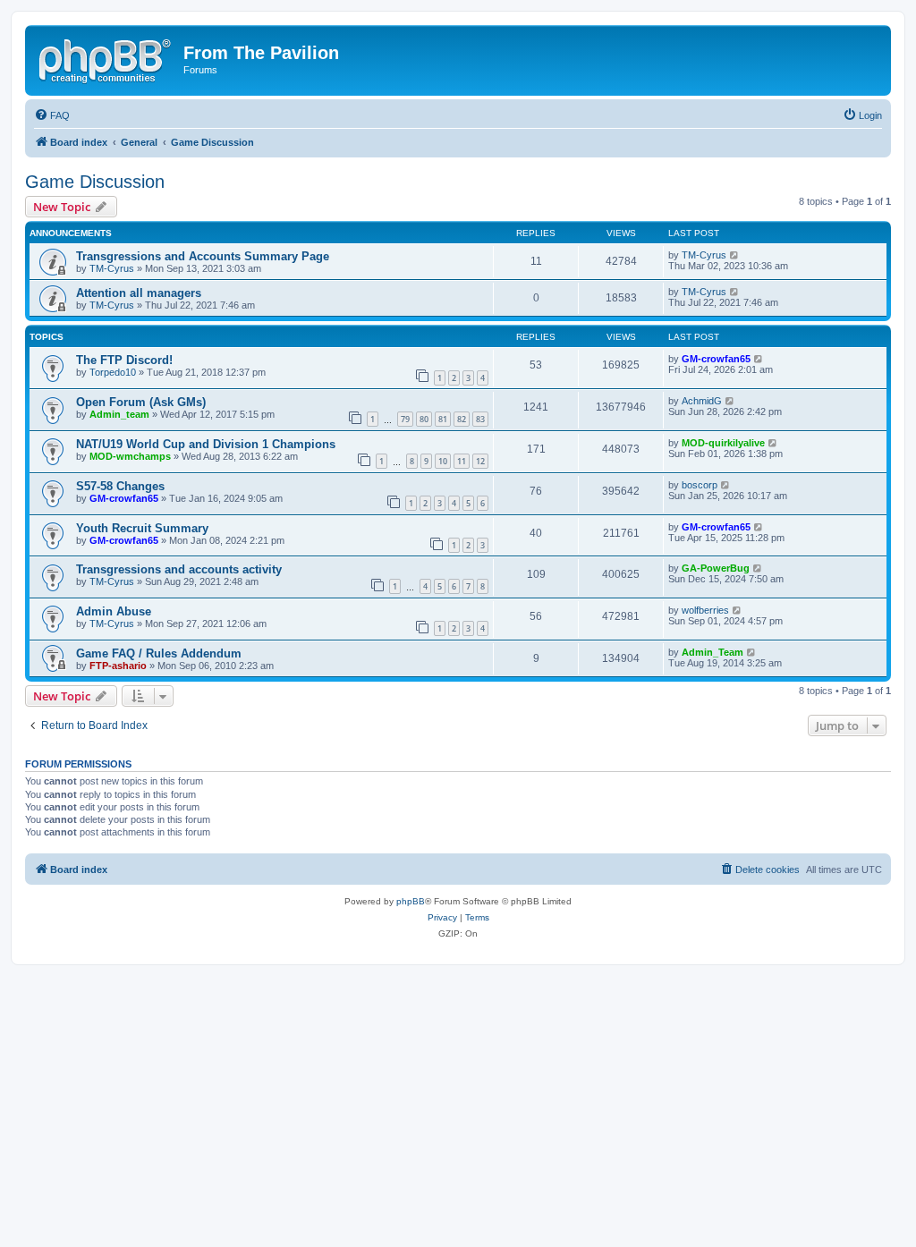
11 (461, 461)
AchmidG (702, 400)
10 (442, 461)
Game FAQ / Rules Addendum (159, 653)
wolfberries (705, 610)
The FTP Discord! (124, 360)
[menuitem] (52, 115)
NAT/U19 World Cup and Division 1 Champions (205, 444)
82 (461, 419)
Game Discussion (95, 181)
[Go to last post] (735, 255)
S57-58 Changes (120, 486)
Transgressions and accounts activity (179, 569)
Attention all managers (138, 293)
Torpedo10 (112, 372)
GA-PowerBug (716, 568)
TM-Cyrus (111, 268)
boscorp (699, 484)
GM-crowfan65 (716, 358)
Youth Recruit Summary (142, 528)
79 (405, 419)
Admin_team (119, 414)
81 (442, 419)
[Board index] (106, 58)
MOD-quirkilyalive (723, 442)
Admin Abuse (113, 611)
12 (480, 461)
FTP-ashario (118, 665)
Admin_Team (712, 652)
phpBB (410, 901)
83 (480, 419)
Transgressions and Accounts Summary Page (202, 256)
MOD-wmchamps (130, 456)
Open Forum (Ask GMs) (141, 402)
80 (424, 419)
